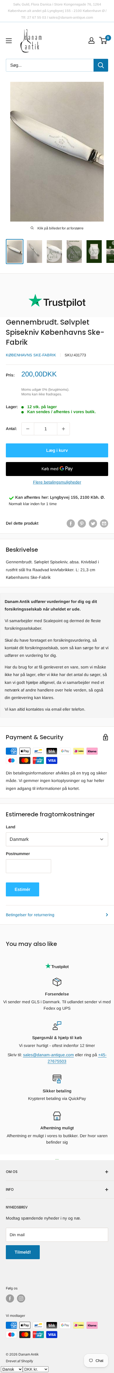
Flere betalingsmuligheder (57, 482)
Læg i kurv (57, 450)
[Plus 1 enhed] (63, 429)
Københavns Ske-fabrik (31, 355)
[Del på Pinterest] (82, 523)
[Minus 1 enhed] (28, 429)
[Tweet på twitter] (93, 523)
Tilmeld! (23, 1252)
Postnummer (18, 853)
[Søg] (101, 65)
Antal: (11, 428)
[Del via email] (104, 523)
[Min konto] (91, 40)
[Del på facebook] (71, 523)
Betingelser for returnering (30, 914)
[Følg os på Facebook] (10, 1298)
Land (10, 826)
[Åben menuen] (9, 40)
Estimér (22, 889)
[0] (103, 40)
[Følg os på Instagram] (21, 1298)
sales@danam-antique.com (48, 1054)
